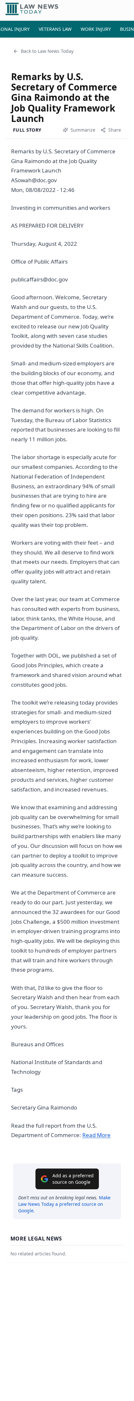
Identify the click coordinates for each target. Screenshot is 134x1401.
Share (114, 130)
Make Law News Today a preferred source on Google (64, 1204)
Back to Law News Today (47, 51)
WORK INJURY (96, 29)
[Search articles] (125, 9)
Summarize (83, 130)
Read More (96, 1135)
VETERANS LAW (55, 29)
